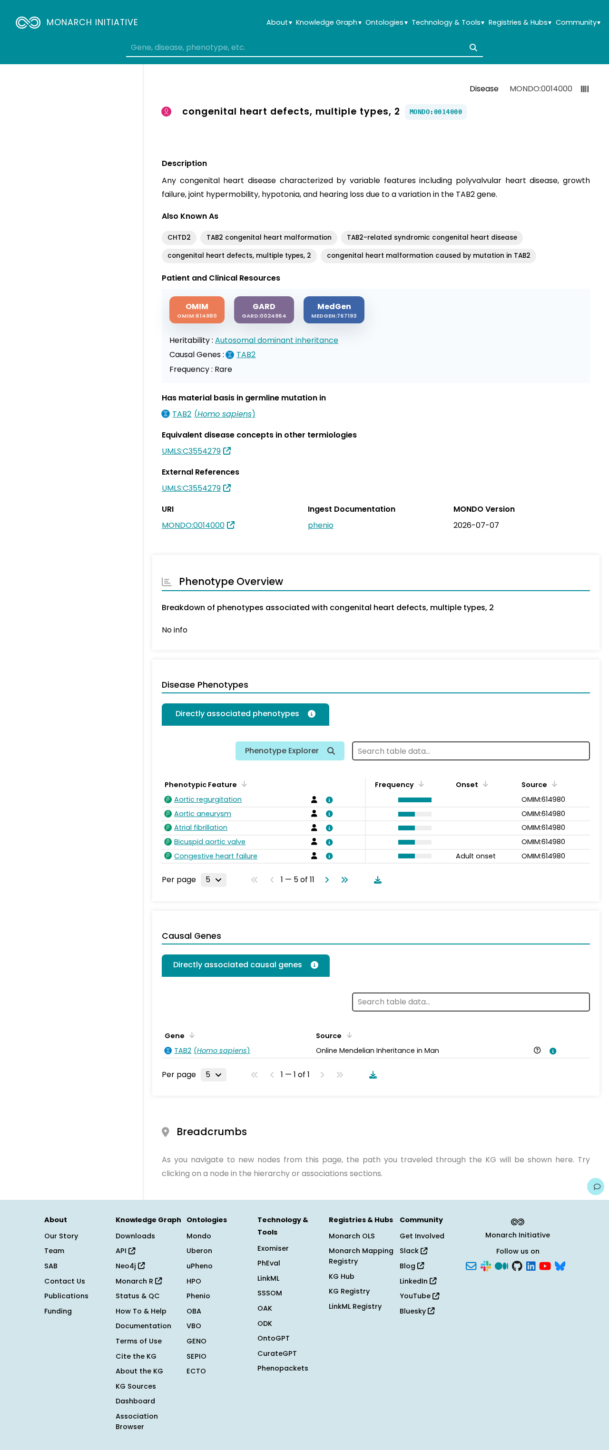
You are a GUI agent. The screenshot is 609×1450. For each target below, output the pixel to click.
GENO (196, 1341)
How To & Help (141, 1311)
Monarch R (135, 1281)
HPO (194, 1281)
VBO (194, 1326)
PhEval (268, 1263)
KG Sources (136, 1386)
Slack (410, 1250)
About (279, 23)
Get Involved (422, 1236)
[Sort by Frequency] (419, 783)
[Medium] (501, 1265)
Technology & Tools (448, 23)
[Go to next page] (325, 880)
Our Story (61, 1236)
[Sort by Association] (347, 1035)
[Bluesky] (560, 1265)
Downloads (135, 1236)
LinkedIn (415, 1281)
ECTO (196, 1371)
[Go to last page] (342, 880)
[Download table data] (376, 880)
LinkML (268, 1278)
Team (54, 1250)
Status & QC (138, 1296)
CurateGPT (277, 1353)
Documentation (143, 1326)
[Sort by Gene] (190, 1035)
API (122, 1250)
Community (578, 23)
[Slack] (486, 1265)
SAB (51, 1266)
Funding (58, 1311)
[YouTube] (545, 1265)
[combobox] (304, 47)
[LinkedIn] (531, 1265)
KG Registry (349, 1291)
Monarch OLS (352, 1236)
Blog (408, 1266)
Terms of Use (139, 1341)
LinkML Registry (355, 1306)
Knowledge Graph (328, 23)
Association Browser (137, 1421)
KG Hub (341, 1276)
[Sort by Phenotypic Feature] (242, 783)
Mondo (199, 1236)
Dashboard (135, 1401)
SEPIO (196, 1356)
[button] (412, 800)
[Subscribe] (471, 1265)
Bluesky (414, 1311)
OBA (194, 1311)
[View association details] (327, 800)
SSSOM (269, 1293)
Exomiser (273, 1248)
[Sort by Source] (553, 783)
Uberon (199, 1250)
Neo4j (127, 1266)
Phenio (198, 1296)
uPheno (200, 1266)
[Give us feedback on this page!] (595, 1186)
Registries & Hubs (520, 23)
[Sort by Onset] (484, 783)
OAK (264, 1308)
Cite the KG (136, 1356)
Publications (66, 1296)
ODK (264, 1323)
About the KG (139, 1371)
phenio (321, 525)
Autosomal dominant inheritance (276, 340)
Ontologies (386, 23)
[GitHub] (517, 1265)
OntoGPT (273, 1338)
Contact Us (64, 1281)
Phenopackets (282, 1368)
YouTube (416, 1296)
